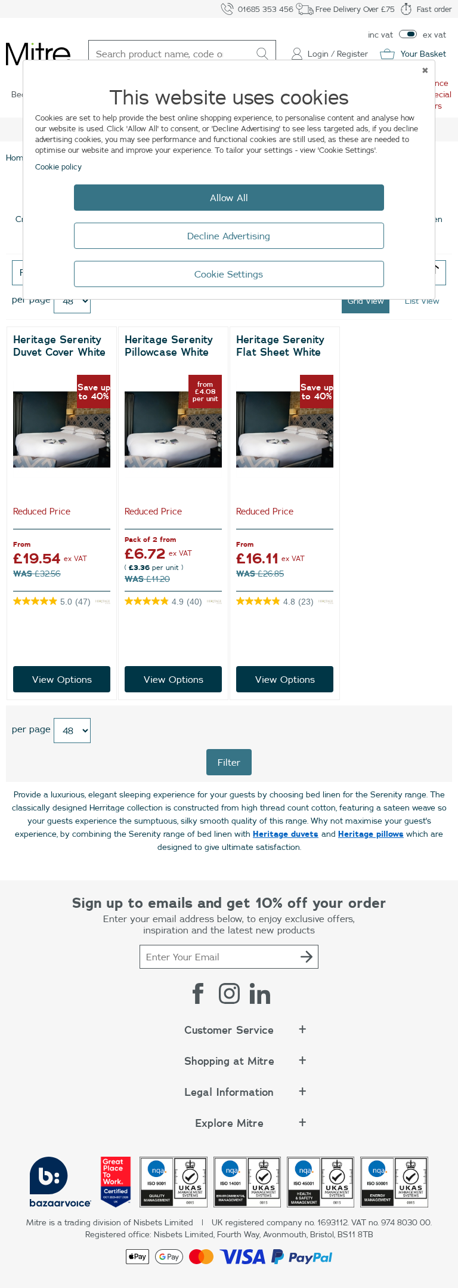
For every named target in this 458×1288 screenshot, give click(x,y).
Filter (229, 762)
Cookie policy (58, 166)
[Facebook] (198, 993)
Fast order (434, 9)
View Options (62, 679)
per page (31, 729)
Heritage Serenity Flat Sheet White (280, 346)
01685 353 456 (265, 9)
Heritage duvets (285, 833)
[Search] (262, 54)
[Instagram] (229, 993)
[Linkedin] (260, 993)
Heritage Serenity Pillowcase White (169, 346)
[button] (229, 1036)
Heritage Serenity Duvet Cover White (59, 346)
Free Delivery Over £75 (355, 9)
